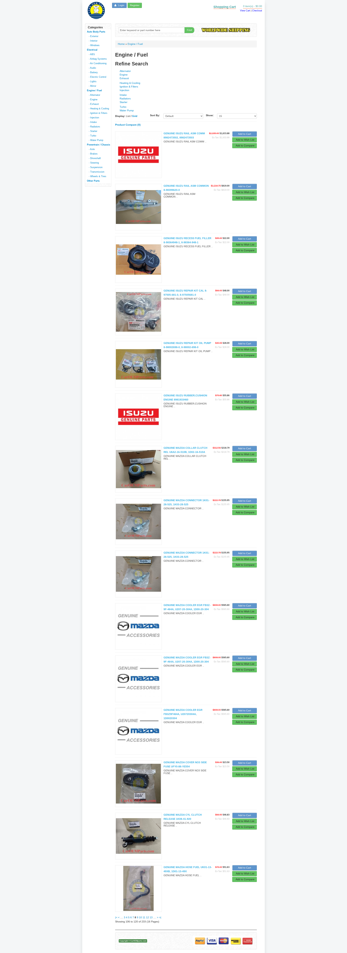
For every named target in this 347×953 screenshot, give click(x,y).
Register (135, 5)
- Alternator (94, 95)
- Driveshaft (95, 158)
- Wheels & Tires (97, 176)
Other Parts (93, 180)
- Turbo (92, 135)
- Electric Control (97, 77)
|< (116, 917)
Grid (134, 116)
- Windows (94, 45)
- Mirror (92, 86)
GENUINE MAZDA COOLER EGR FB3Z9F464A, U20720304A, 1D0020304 (183, 714)
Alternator (125, 71)
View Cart (245, 10)
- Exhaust (94, 104)
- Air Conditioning (97, 63)
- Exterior (93, 36)
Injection (124, 90)
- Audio (92, 68)
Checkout (257, 10)
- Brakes (93, 153)
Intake (123, 94)
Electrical (92, 49)
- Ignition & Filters (98, 113)
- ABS (92, 54)
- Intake (93, 122)
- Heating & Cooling (99, 108)
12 (147, 917)
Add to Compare (245, 145)
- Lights (93, 81)
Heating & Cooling (130, 83)
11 (144, 917)
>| (160, 917)
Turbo (123, 106)
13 (151, 917)
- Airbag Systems (98, 58)
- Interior (93, 40)
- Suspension (95, 167)
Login (120, 5)
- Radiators (94, 126)
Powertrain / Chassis (98, 144)
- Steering (94, 162)
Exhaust (124, 78)
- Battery (93, 72)
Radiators (125, 98)
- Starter (93, 131)
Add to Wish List (245, 139)
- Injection (94, 117)
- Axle (92, 149)
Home (121, 43)
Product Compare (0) (128, 124)
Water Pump (127, 110)
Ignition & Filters (129, 86)
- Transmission (96, 171)
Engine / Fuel (94, 90)
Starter (123, 102)
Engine (124, 74)
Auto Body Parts (96, 31)
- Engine (93, 99)
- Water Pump (96, 140)
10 (140, 917)
